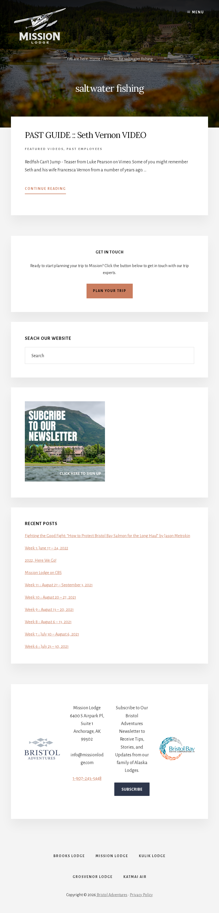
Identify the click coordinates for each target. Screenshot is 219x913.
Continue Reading (45, 190)
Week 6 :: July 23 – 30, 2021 (47, 646)
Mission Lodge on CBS (43, 573)
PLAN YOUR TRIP (109, 291)
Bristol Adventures (111, 895)
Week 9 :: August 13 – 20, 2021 (49, 609)
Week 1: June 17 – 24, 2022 (46, 548)
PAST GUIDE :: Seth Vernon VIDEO (85, 135)
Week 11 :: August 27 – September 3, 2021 (59, 585)
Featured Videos (44, 149)
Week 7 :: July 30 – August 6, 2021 (52, 634)
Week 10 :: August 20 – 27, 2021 (50, 597)
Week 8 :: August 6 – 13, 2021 (48, 622)
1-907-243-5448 (87, 778)
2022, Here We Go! (40, 560)
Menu (198, 12)
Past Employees (85, 149)
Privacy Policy (141, 895)
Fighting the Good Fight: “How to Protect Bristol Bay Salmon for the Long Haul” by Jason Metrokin (107, 536)
